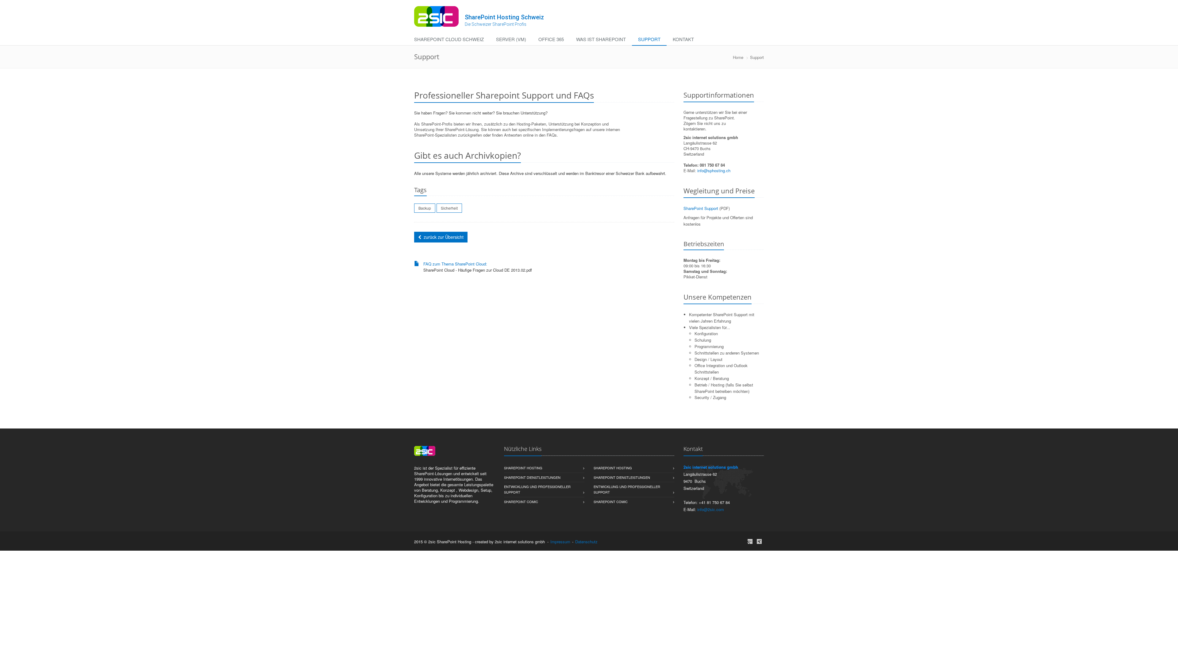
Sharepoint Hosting (523, 467)
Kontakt (683, 39)
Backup (424, 208)
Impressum (560, 542)
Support (649, 39)
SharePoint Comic (521, 501)
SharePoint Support (700, 208)
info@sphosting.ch (713, 170)
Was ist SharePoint (601, 39)
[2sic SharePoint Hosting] (436, 16)
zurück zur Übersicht (444, 237)
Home (738, 57)
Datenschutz (586, 542)
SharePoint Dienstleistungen (532, 477)
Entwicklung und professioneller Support (537, 489)
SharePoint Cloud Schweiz (449, 39)
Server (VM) (511, 39)
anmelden (607, 542)
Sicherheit (449, 208)
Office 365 (551, 39)
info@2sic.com (710, 509)
